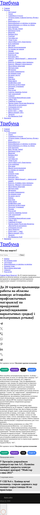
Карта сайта (8, 497)
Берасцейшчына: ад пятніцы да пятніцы (22, 23)
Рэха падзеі (12, 90)
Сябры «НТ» (12, 99)
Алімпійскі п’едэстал (15, 16)
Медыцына (12, 70)
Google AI (32, 369)
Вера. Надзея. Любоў (15, 29)
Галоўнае (11, 36)
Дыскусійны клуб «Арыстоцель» (19, 42)
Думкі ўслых (12, 40)
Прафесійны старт (14, 83)
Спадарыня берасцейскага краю (19, 97)
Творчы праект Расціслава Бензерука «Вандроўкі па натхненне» (21, 104)
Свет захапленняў (14, 94)
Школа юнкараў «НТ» (16, 112)
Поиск (22, 255)
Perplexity (14, 369)
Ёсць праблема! (13, 43)
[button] (3, 509)
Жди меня (11, 45)
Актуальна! (12, 12)
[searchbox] (9, 255)
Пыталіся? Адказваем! (16, 86)
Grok (23, 369)
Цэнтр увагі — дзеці (15, 110)
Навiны (10, 77)
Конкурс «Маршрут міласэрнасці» (20, 64)
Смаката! (11, 96)
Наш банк (11, 79)
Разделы (7, 10)
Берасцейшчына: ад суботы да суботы (21, 25)
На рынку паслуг (14, 75)
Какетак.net (12, 55)
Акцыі (10, 14)
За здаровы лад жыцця (16, 49)
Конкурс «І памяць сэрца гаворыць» (21, 62)
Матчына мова (13, 68)
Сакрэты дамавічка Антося (17, 92)
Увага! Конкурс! (13, 109)
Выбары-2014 (13, 34)
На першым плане (14, 73)
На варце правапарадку (16, 71)
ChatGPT (4, 369)
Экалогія (11, 114)
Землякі (11, 51)
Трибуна (9, 3)
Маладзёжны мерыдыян (16, 66)
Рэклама (11, 88)
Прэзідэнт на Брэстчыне (16, 84)
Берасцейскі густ (14, 21)
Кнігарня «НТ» (13, 56)
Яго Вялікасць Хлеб (15, 116)
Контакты (7, 118)
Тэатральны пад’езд (15, 107)
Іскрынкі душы (13, 53)
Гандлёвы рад (13, 38)
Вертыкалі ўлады (14, 30)
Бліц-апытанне (13, 27)
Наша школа (12, 81)
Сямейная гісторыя (15, 101)
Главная (7, 8)
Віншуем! (11, 32)
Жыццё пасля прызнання (17, 47)
